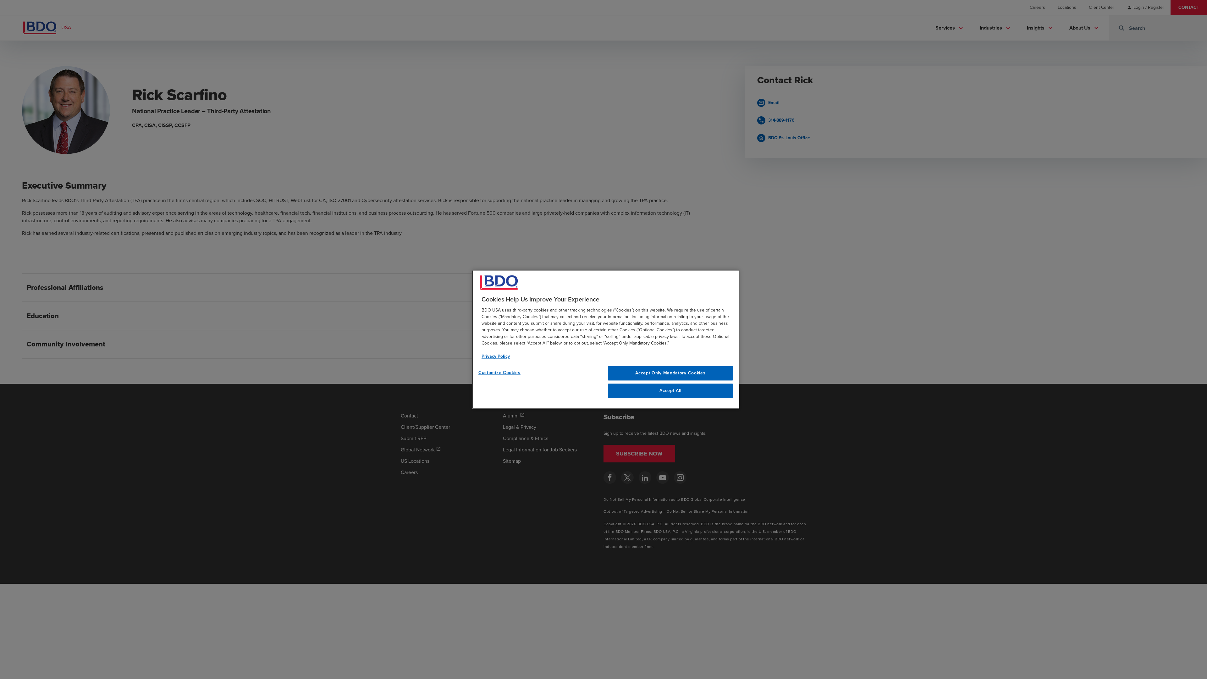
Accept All (670, 390)
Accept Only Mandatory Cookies (670, 373)
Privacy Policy (496, 356)
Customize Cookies (499, 372)
